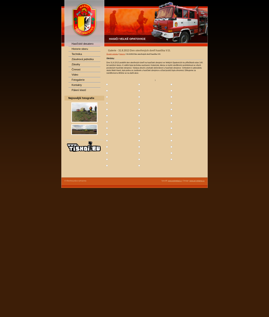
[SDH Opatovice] (156, 23)
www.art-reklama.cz (197, 181)
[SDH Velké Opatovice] (83, 23)
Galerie (122, 54)
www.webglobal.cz (175, 181)
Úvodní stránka (112, 54)
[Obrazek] (84, 123)
